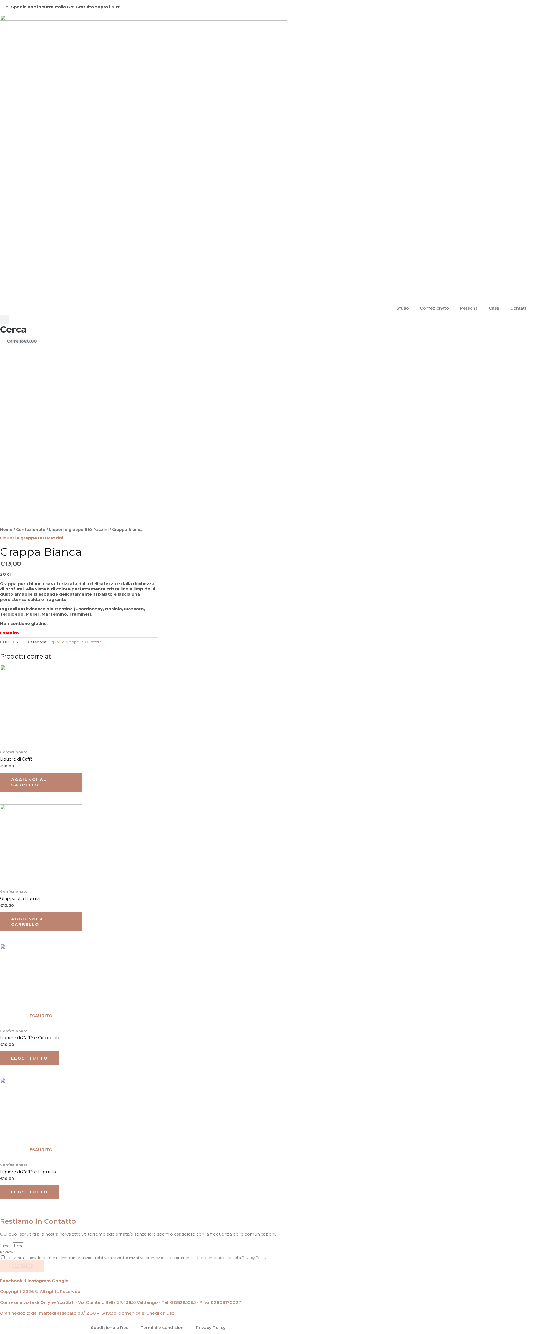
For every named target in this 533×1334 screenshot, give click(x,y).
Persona (469, 308)
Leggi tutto (29, 1058)
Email (6, 1245)
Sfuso (402, 308)
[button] (13, 325)
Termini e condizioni (162, 1327)
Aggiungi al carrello (28, 782)
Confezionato (434, 308)
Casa (494, 308)
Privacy (6, 1252)
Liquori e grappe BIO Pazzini (79, 529)
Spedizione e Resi (110, 1327)
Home (6, 529)
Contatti (518, 308)
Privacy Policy (211, 1327)
